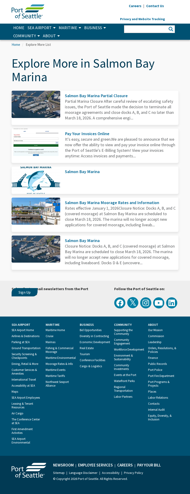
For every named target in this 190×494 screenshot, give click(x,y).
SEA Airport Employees (26, 398)
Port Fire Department (161, 376)
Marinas (50, 342)
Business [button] (93, 27)
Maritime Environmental (61, 358)
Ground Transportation (26, 348)
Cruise (49, 336)
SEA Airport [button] (40, 27)
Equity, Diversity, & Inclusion (160, 417)
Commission (156, 336)
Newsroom (63, 465)
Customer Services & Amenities (24, 372)
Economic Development (95, 342)
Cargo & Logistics (91, 366)
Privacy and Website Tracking (142, 19)
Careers (125, 465)
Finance (153, 358)
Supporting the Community (123, 332)
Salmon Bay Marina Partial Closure (96, 95)
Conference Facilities (92, 360)
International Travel (24, 380)
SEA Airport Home (23, 330)
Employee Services (95, 465)
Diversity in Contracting (94, 336)
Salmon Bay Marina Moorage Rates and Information (112, 202)
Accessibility (111, 473)
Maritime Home (55, 330)
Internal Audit (156, 410)
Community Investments (121, 367)
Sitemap (59, 473)
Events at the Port (125, 375)
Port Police (155, 370)
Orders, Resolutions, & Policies (162, 350)
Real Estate (87, 348)
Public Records (157, 364)
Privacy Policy (133, 473)
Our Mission (155, 330)
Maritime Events (55, 370)
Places (152, 392)
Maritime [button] (68, 27)
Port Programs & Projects (159, 384)
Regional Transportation (123, 389)
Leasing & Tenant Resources (22, 405)
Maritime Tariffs (55, 376)
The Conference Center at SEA (26, 421)
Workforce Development (129, 349)
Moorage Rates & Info (59, 364)
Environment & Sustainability (123, 357)
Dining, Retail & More (25, 364)
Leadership (155, 342)
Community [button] (24, 35)
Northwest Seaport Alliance (57, 384)
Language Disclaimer (83, 473)
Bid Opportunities (90, 330)
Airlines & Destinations (25, 336)
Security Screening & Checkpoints (24, 356)
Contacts (153, 404)
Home (18, 27)
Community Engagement (122, 341)
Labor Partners (123, 397)
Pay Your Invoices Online (87, 133)
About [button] (49, 35)
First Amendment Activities (22, 431)
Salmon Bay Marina (82, 171)
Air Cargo (17, 413)
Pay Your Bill (149, 465)
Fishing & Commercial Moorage (59, 350)
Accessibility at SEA (23, 386)
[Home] (28, 11)
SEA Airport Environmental (21, 440)
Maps (15, 392)
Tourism (85, 354)
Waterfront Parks (124, 381)
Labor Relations (158, 398)
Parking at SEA (21, 342)
